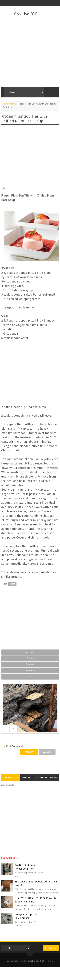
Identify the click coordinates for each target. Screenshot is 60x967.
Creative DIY (25, 13)
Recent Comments (49, 777)
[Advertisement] (30, 52)
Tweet (31, 652)
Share (31, 658)
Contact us (52, 948)
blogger (47, 752)
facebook (29, 752)
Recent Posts (30, 777)
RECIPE (14, 104)
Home (5, 104)
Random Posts (11, 777)
